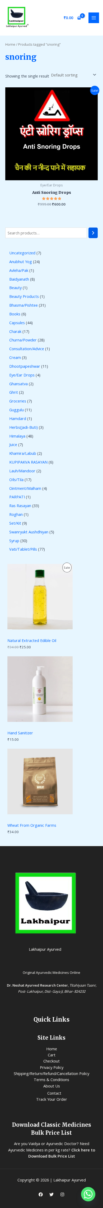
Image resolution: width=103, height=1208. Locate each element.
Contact (54, 1093)
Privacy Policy (51, 1067)
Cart (51, 1054)
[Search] (93, 233)
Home (10, 44)
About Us (51, 1086)
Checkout (51, 1061)
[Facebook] (41, 1194)
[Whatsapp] (88, 1194)
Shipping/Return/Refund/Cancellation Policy (51, 1073)
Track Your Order (51, 1099)
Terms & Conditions (51, 1079)
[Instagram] (62, 1194)
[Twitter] (51, 1194)
